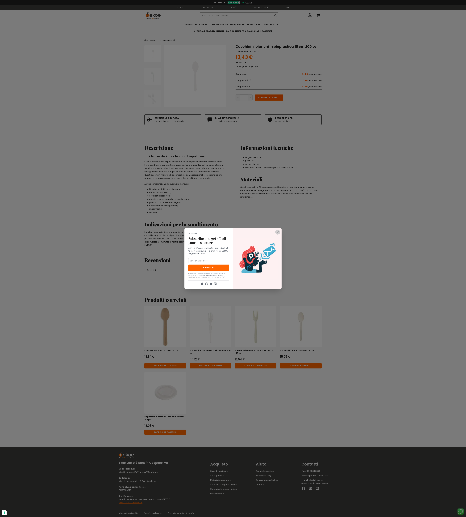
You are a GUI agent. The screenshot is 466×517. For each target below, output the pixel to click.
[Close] (277, 232)
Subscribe (208, 268)
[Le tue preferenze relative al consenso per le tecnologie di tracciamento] (4, 512)
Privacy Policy (210, 275)
